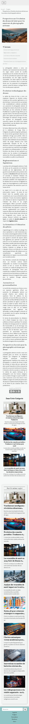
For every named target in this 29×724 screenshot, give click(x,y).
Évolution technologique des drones (11, 50)
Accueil (3, 9)
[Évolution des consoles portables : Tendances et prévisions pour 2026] (14, 434)
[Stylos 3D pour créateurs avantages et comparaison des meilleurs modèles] (14, 602)
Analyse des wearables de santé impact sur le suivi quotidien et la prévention (14, 587)
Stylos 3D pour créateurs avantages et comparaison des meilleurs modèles (14, 613)
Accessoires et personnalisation (10, 58)
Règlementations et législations (10, 52)
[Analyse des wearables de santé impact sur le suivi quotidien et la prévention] (14, 576)
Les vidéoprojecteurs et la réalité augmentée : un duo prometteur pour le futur (14, 692)
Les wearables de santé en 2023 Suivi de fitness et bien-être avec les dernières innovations (14, 470)
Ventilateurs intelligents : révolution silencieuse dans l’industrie (14, 418)
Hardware (14, 719)
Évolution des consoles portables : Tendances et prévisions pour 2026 (14, 444)
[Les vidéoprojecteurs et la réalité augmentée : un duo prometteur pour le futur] (14, 681)
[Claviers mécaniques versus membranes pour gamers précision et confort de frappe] (14, 629)
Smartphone (14, 717)
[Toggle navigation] (4, 2)
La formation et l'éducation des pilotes (12, 55)
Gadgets (8, 9)
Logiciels (14, 712)
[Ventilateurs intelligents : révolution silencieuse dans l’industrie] (14, 408)
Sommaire (7, 47)
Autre (14, 721)
